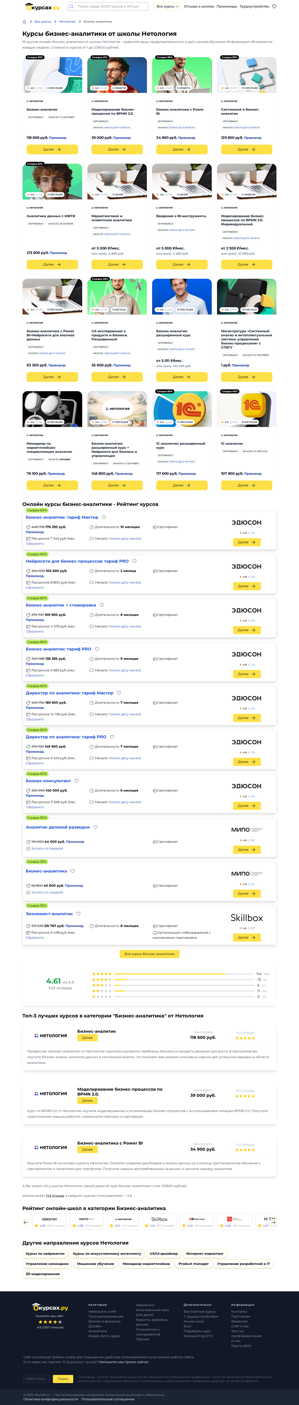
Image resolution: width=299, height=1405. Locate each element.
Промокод (57, 138)
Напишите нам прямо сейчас (124, 1362)
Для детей (145, 1315)
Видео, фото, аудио (104, 1336)
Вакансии (239, 1321)
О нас (236, 1341)
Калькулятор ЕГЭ (198, 1336)
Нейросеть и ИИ (102, 1312)
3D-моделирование (43, 1274)
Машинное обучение (95, 1264)
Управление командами (47, 1264)
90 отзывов (93, 1225)
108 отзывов (241, 1225)
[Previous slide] (25, 1222)
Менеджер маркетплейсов (146, 1264)
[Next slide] (273, 1222)
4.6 (249, 928)
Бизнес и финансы (104, 1321)
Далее (48, 149)
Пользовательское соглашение (107, 1399)
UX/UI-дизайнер (164, 1254)
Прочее (142, 1339)
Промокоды (227, 6)
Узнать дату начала (117, 127)
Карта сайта (241, 1346)
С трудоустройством (201, 1316)
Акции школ (194, 1321)
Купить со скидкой (47, 848)
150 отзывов (203, 1225)
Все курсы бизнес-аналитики (149, 954)
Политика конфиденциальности (50, 1399)
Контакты (239, 1312)
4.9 (249, 532)
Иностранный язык (152, 1310)
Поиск (63, 1379)
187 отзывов (166, 1225)
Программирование (105, 1316)
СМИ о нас (240, 1326)
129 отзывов (56, 1225)
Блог (188, 1326)
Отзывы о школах (199, 6)
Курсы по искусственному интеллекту (107, 1254)
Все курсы (165, 6)
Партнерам (241, 1316)
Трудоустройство (254, 6)
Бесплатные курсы (200, 1312)
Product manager (194, 1264)
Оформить (35, 544)
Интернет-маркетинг (205, 1254)
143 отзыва (245, 1033)
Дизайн (94, 1326)
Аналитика (97, 1331)
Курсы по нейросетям (45, 1254)
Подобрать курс (197, 1331)
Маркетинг (145, 1305)
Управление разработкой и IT (243, 1264)
